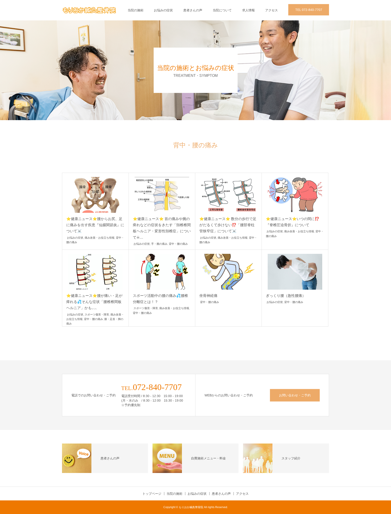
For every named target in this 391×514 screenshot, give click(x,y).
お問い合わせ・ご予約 (295, 395)
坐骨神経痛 (208, 296)
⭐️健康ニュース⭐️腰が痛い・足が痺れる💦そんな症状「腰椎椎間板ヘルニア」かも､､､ (94, 302)
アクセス (271, 10)
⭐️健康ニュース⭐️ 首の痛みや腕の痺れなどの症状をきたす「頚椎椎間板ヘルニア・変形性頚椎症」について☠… (162, 228)
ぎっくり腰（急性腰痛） (286, 296)
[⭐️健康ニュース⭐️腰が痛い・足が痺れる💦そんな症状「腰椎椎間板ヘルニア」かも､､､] (95, 272)
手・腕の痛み (159, 243)
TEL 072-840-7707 (308, 10)
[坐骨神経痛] (228, 272)
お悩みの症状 (163, 10)
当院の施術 (135, 10)
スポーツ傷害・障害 (97, 314)
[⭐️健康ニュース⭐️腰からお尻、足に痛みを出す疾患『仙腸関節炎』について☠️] (95, 195)
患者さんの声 (192, 10)
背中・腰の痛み (178, 243)
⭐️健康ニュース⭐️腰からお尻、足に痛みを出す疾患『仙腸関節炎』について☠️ (95, 225)
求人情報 (248, 10)
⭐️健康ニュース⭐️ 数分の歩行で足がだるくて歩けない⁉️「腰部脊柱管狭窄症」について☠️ (227, 225)
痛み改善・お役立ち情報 (99, 237)
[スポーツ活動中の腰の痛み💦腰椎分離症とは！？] (162, 272)
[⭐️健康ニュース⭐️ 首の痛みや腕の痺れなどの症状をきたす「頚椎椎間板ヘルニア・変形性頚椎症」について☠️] (162, 195)
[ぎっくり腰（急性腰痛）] (295, 272)
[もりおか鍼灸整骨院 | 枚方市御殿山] (89, 10)
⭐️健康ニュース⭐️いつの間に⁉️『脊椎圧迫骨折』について (292, 222)
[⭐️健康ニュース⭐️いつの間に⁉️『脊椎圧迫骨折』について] (295, 195)
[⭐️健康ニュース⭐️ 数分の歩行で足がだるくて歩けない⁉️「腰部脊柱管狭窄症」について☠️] (228, 195)
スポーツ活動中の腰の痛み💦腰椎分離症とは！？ (160, 299)
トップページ (151, 493)
